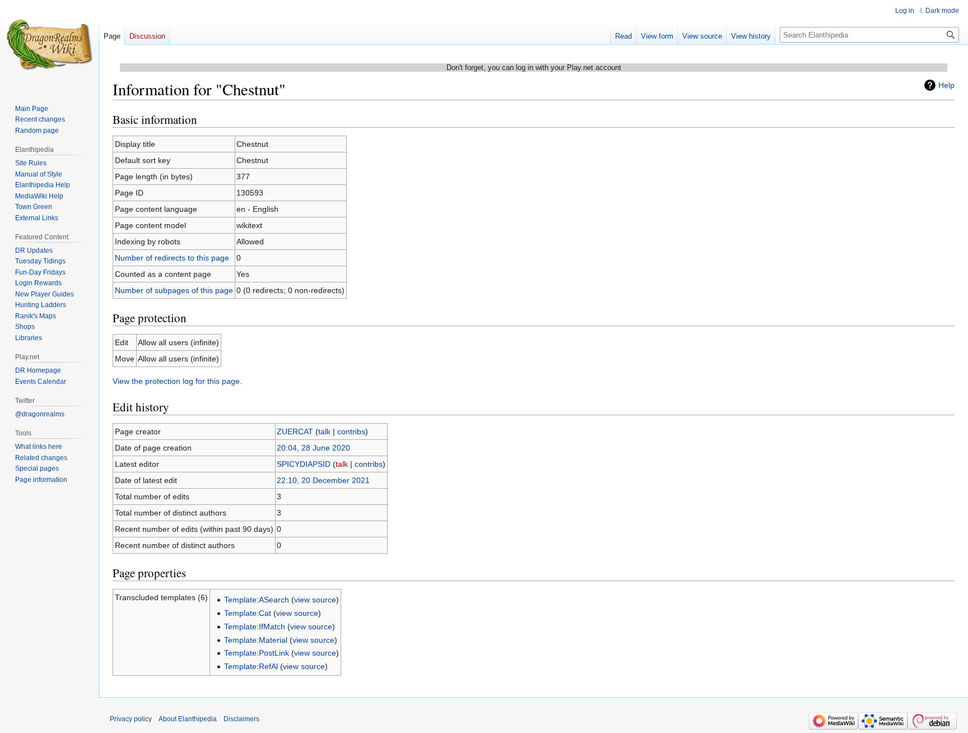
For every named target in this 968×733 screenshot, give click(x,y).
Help (946, 85)
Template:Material (255, 639)
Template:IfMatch (254, 626)
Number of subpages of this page (174, 290)
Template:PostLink (256, 652)
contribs (351, 431)
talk (324, 431)
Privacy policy (131, 719)
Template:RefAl (251, 666)
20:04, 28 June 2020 (313, 447)
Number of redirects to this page (172, 257)
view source (315, 599)
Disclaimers (241, 719)
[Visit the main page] (49, 45)
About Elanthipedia (188, 719)
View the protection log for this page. (177, 381)
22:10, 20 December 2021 (323, 480)
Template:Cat (247, 613)
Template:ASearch (256, 599)
